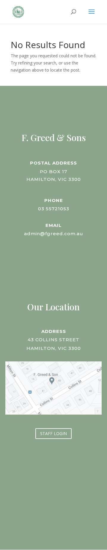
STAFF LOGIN (53, 433)
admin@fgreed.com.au (53, 233)
